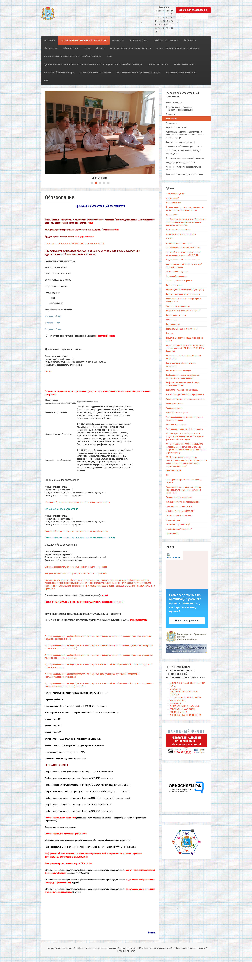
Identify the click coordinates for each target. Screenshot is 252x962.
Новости (119, 40)
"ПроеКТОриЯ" (172, 215)
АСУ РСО (169, 238)
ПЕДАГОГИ (174, 694)
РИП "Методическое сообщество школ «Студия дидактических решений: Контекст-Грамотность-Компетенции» (184, 436)
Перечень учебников (54, 699)
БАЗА (198, 697)
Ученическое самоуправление (179, 497)
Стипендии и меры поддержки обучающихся (185, 158)
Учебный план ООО (53, 726)
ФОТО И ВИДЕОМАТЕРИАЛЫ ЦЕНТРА (185, 715)
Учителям (191, 40)
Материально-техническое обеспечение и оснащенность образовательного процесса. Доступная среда (185, 135)
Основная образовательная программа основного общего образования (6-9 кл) (80, 538)
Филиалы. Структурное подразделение (182, 502)
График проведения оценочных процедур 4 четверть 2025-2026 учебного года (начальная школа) (87, 798)
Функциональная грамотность (179, 506)
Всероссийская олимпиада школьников (177, 48)
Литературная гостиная (176, 315)
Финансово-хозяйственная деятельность (184, 146)
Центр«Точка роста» (158, 64)
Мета (46, 80)
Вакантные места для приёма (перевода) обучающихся (183, 152)
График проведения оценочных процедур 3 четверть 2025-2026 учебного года (79, 804)
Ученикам (52, 48)
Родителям (72, 48)
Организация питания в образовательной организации (72, 56)
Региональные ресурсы (176, 424)
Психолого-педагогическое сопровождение (185, 394)
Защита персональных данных (179, 280)
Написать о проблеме (187, 620)
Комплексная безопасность (178, 306)
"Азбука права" (172, 198)
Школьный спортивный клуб (178, 524)
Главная (50, 40)
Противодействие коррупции (59, 72)
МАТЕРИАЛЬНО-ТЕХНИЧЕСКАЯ (183, 697)
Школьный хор (172, 533)
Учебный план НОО (53, 719)
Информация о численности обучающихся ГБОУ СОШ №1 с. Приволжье (76, 573)
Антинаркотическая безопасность (181, 234)
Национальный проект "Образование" (182, 329)
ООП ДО (48, 371)
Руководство (171, 123)
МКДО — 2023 (171, 320)
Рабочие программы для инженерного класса (185, 399)
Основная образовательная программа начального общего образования (78, 502)
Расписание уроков (174, 408)
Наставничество (173, 324)
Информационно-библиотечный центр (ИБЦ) (185, 290)
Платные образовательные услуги (180, 142)
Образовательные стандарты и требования (184, 174)
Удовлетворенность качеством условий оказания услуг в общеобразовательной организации (93, 64)
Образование (171, 118)
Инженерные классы (184, 64)
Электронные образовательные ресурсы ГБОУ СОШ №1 (69, 863)
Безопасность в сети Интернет (179, 243)
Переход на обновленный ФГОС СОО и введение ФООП (75, 243)
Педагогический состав (176, 127)
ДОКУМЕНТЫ (175, 689)
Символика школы (174, 470)
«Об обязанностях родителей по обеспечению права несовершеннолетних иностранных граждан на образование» (186, 222)
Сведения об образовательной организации (84, 40)
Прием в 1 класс (139, 40)
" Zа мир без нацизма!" (175, 193)
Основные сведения (174, 102)
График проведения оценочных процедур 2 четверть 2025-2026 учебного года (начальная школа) (87, 791)
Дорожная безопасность (176, 276)
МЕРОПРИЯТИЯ (176, 703)
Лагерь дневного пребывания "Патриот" (183, 311)
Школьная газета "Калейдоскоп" (180, 511)
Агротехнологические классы (181, 72)
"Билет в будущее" (174, 203)
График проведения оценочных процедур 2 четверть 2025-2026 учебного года (79, 778)
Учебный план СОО (53, 732)
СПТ (167, 475)
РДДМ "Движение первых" (177, 412)
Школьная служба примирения (179, 515)
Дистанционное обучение (177, 271)
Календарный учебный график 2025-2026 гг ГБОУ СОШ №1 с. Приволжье (76, 706)
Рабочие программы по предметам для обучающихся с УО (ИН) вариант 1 (77, 693)
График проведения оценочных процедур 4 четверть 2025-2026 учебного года (79, 811)
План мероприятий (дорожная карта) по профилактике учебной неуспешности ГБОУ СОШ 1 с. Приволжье (90, 847)
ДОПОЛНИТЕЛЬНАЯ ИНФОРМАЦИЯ (184, 706)
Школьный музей (173, 520)
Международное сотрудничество (180, 162)
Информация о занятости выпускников (183, 294)
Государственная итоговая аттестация (130, 48)
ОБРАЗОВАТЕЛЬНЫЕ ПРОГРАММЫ (95, 72)
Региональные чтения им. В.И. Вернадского (184, 429)
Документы (171, 114)
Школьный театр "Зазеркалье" (179, 529)
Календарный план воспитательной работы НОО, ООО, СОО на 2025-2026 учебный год (81, 712)
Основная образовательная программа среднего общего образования (76, 567)
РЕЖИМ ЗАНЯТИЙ (177, 700)
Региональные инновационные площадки (138, 72)
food (109, 56)
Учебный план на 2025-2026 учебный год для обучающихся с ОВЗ (73, 739)
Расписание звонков (175, 403)
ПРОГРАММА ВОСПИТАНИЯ (56, 765)
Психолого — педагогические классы (182, 390)
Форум (87, 48)
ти (65, 758)
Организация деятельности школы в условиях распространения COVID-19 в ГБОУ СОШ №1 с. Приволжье (185, 348)
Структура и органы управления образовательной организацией (179, 108)
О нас (101, 48)
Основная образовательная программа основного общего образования (76, 531)
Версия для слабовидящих (193, 10)
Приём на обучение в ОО (166, 40)
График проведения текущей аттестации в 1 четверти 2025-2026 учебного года (79, 772)
